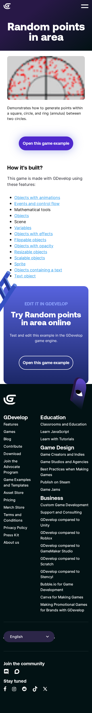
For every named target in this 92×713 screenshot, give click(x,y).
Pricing (9, 499)
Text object (25, 276)
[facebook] (5, 688)
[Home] (7, 6)
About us (11, 542)
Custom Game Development (64, 504)
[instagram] (14, 689)
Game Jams (50, 489)
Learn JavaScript (54, 431)
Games (9, 431)
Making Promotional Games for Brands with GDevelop (63, 607)
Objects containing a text (38, 270)
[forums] (17, 671)
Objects (21, 215)
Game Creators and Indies (62, 454)
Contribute (13, 446)
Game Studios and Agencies (64, 461)
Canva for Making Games (61, 597)
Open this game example (46, 143)
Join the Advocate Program (12, 466)
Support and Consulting (61, 512)
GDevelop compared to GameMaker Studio (60, 548)
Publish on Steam (55, 481)
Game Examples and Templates (17, 482)
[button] (84, 6)
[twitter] (45, 689)
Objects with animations (37, 197)
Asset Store (13, 492)
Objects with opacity (33, 246)
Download (12, 453)
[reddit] (24, 689)
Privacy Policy (15, 527)
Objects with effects (33, 234)
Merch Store (14, 507)
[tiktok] (35, 689)
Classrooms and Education (63, 424)
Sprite (19, 264)
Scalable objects (29, 258)
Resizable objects (30, 252)
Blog (7, 438)
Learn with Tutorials (57, 438)
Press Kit (11, 534)
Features (11, 424)
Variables (22, 228)
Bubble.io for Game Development (56, 586)
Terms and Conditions (13, 517)
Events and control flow (37, 203)
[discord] (6, 671)
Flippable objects (30, 240)
